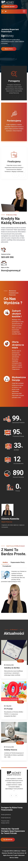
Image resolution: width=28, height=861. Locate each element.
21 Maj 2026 (8, 706)
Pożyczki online (5, 821)
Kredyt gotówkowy (6, 814)
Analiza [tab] (5, 562)
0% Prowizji (8, 709)
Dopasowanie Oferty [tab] (18, 562)
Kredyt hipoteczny (6, 817)
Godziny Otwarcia (10, 750)
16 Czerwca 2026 (9, 747)
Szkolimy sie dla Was (12, 668)
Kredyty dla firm (5, 823)
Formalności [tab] (7, 566)
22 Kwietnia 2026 (9, 665)
